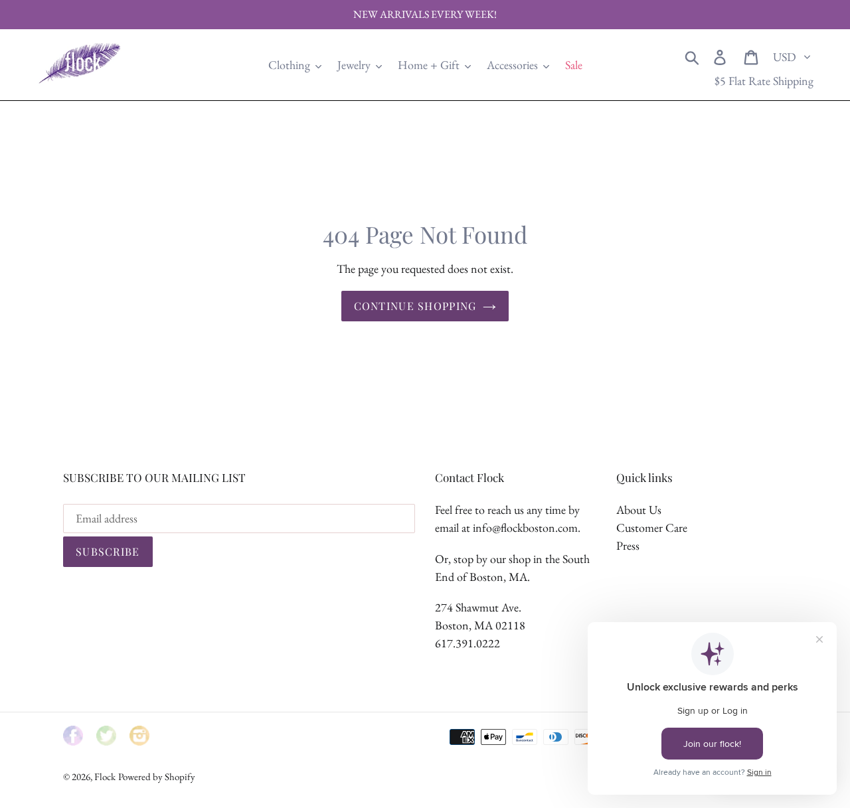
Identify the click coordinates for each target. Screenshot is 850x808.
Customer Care (651, 527)
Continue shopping (415, 306)
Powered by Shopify (156, 776)
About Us (638, 509)
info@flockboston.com (525, 527)
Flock (105, 776)
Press (627, 545)
